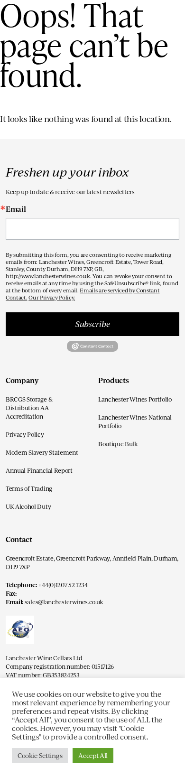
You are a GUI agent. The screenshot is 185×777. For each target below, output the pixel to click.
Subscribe (92, 324)
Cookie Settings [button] (40, 755)
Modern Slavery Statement (42, 452)
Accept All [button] (93, 755)
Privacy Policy (25, 434)
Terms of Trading (29, 488)
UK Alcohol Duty (28, 506)
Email (16, 209)
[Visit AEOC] (20, 634)
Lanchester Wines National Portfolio (135, 421)
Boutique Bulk (118, 444)
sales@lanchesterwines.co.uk (64, 602)
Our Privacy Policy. (51, 297)
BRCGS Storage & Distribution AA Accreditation (29, 407)
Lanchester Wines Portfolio (135, 399)
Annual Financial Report (39, 470)
